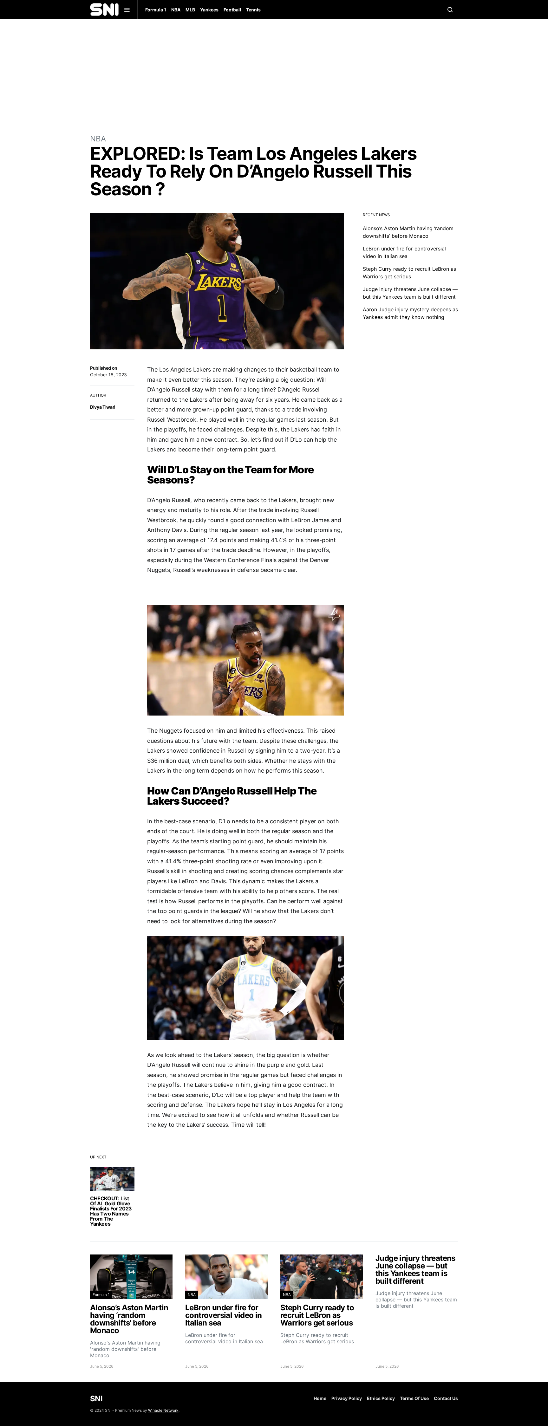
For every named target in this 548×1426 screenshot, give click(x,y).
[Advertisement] (274, 76)
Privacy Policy (346, 1398)
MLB (190, 9)
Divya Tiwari (102, 407)
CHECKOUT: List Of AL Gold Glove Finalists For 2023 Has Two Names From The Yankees (111, 1211)
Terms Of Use (414, 1398)
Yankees (209, 9)
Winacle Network (163, 1410)
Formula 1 (155, 9)
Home (320, 1398)
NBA (175, 9)
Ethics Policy (381, 1398)
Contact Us (446, 1398)
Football (232, 9)
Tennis (253, 9)
